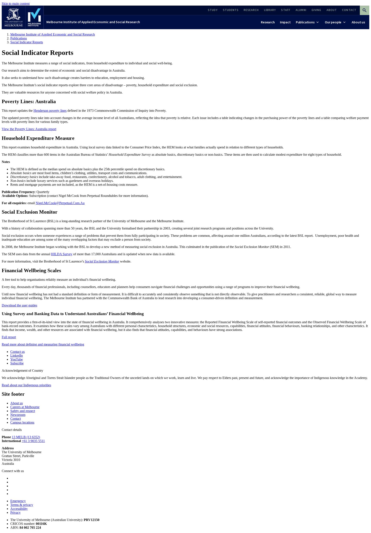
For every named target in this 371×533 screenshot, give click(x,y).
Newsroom (17, 415)
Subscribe (17, 363)
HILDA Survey (61, 254)
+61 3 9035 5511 (33, 441)
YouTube (16, 359)
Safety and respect (22, 411)
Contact (15, 418)
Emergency (18, 501)
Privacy (15, 512)
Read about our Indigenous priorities (26, 385)
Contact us (17, 351)
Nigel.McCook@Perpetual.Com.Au (60, 203)
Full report (9, 337)
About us (16, 403)
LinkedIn (16, 355)
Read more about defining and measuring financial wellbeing (43, 344)
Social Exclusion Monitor (102, 261)
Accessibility (19, 508)
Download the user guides (19, 305)
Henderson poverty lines (50, 110)
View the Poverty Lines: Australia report (29, 129)
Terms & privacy (21, 505)
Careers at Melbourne (25, 407)
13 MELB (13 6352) (26, 437)
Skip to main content (16, 3)
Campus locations (22, 422)
